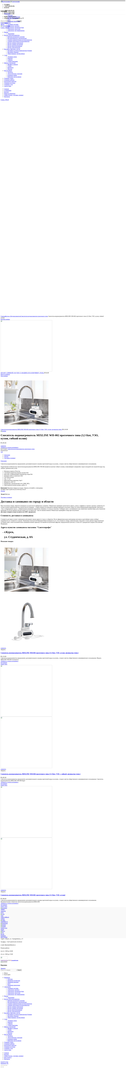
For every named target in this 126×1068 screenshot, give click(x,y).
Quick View (4, 664)
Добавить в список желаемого (9, 447)
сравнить (3, 446)
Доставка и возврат (9, 458)
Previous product (5, 319)
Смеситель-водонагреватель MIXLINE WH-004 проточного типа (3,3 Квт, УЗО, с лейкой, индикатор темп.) (40, 774)
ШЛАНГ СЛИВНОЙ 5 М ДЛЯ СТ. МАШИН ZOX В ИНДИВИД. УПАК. (22, 373)
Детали (6, 456)
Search (19, 970)
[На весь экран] (4, 1065)
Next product (4, 376)
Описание (7, 455)
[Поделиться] (3, 1065)
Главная (3, 316)
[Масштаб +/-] (6, 1065)
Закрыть (3, 968)
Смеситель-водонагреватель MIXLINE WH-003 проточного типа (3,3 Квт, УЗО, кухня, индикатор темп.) (31, 429)
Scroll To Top (4, 1062)
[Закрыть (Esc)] (1, 1065)
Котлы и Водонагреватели (13, 316)
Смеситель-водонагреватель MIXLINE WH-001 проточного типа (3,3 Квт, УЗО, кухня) (33, 895)
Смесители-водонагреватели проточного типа (34, 316)
